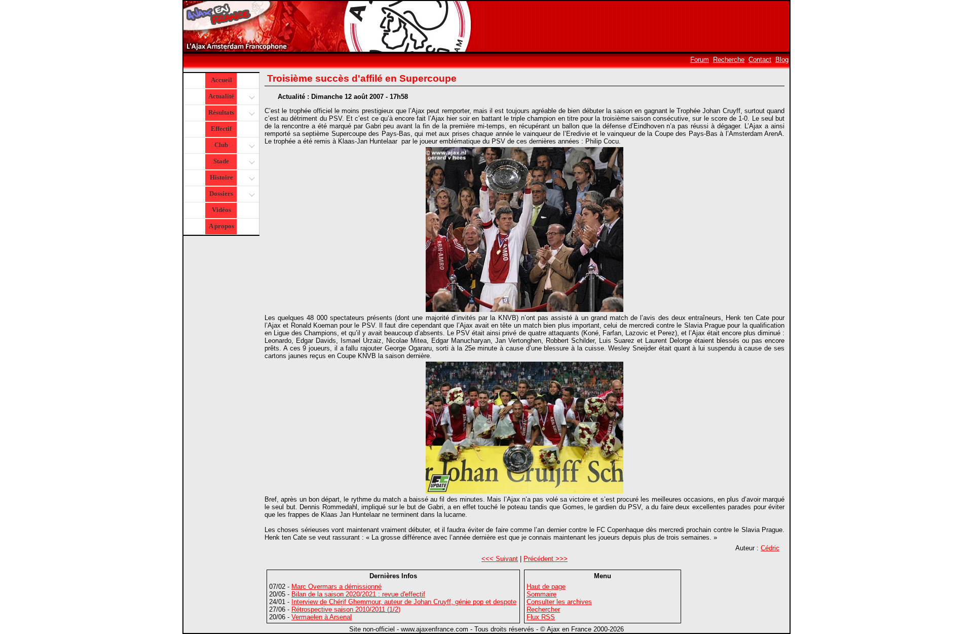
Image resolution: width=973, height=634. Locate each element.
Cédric (770, 548)
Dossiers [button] (221, 193)
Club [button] (221, 145)
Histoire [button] (221, 177)
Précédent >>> (545, 558)
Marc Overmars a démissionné (336, 586)
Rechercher (543, 609)
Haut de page (546, 586)
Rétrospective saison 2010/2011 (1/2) (345, 609)
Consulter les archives (559, 602)
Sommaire (541, 594)
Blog (782, 59)
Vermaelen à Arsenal (321, 617)
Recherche (728, 59)
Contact (760, 59)
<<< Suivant (499, 558)
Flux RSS (541, 617)
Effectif (221, 128)
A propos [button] (221, 226)
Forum (699, 59)
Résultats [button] (221, 112)
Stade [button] (221, 161)
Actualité (221, 96)
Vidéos (221, 210)
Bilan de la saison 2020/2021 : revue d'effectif (358, 594)
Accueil (221, 80)
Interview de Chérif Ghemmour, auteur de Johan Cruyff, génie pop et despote (403, 602)
